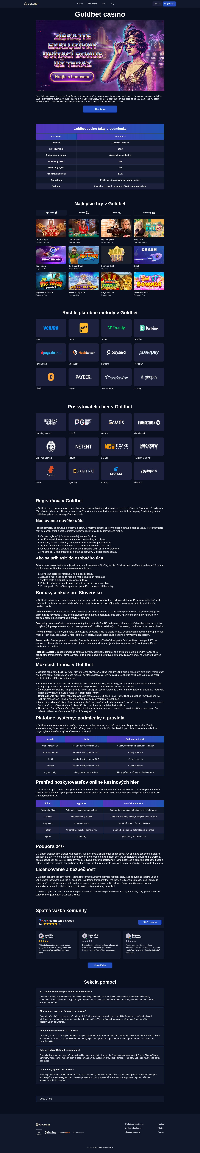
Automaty (147, 213)
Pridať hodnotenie (149, 922)
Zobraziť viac (100, 965)
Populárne (49, 213)
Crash (114, 213)
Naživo (82, 213)
